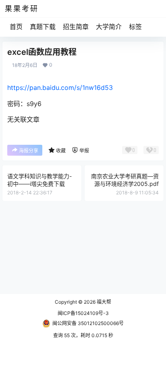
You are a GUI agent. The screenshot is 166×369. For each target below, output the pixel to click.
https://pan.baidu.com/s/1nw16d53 (60, 87)
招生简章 (76, 27)
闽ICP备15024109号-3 (83, 313)
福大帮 (103, 302)
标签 (135, 27)
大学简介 (109, 27)
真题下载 (43, 27)
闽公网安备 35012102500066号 (88, 323)
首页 (16, 27)
